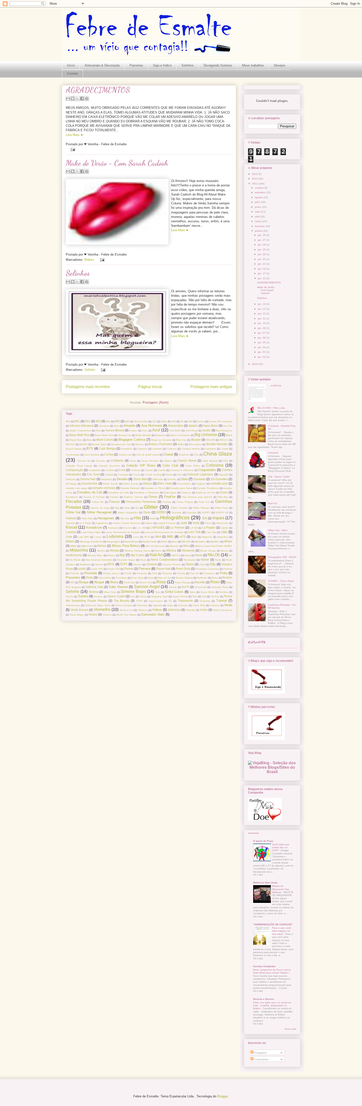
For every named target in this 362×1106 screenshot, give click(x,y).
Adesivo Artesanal (81, 425)
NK (230, 555)
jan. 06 (262, 337)
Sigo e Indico (162, 65)
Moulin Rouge (208, 550)
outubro (259, 187)
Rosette (200, 582)
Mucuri (224, 550)
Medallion (200, 541)
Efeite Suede (110, 483)
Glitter (151, 507)
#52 (68, 421)
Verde (228, 605)
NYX (111, 564)
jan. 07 (262, 332)
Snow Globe (207, 592)
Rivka (114, 582)
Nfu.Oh (214, 555)
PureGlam (121, 577)
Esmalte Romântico (208, 488)
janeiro (259, 230)
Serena (94, 591)
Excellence (72, 497)
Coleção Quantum (109, 465)
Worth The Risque (126, 614)
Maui (174, 541)
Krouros (127, 527)
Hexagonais (106, 518)
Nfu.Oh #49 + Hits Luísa (271, 408)
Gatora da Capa (100, 507)
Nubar (205, 559)
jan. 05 (262, 342)
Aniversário (175, 425)
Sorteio (83, 596)
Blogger (222, 1096)
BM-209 (210, 440)
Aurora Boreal (114, 430)
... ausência (274, 385)
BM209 (83, 444)
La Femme (177, 527)
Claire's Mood (186, 460)
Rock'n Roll (145, 582)
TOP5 (139, 601)
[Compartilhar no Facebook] (82, 98)
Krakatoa (113, 527)
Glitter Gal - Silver (278, 530)
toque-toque (155, 601)
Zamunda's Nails (153, 614)
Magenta (207, 537)
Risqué (99, 582)
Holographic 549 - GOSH (282, 557)
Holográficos (175, 517)
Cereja (108, 454)
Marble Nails (149, 541)
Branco (140, 444)
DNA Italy (157, 479)
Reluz (215, 577)
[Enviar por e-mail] (68, 98)
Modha (101, 550)
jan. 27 (262, 240)
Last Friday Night (91, 532)
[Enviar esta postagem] (72, 149)
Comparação (74, 470)
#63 (98, 421)
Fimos (152, 497)
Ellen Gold (164, 483)
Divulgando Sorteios (218, 65)
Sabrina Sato (94, 586)
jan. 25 (262, 249)
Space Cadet (116, 596)
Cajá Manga (107, 448)
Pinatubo (142, 573)
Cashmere (210, 448)
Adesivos (104, 425)
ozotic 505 (97, 569)
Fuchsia (167, 502)
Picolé (128, 573)
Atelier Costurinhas (80, 430)
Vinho (204, 609)
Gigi (117, 507)
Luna (136, 537)
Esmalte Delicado (130, 488)
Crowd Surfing (153, 474)
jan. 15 (262, 278)
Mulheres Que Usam (265, 882)
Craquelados (207, 470)
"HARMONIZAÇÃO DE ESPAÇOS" (273, 924)
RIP (72, 582)
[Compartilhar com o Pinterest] (86, 98)
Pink (154, 573)
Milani (228, 541)
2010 (255, 364)
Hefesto (71, 518)
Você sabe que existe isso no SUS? (280, 847)
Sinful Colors (174, 592)
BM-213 (224, 440)
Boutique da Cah (121, 444)
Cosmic (149, 470)
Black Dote (76, 440)
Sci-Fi (185, 586)
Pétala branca (111, 573)
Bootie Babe (99, 444)
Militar (73, 546)
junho (258, 207)
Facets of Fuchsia (94, 497)
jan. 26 (262, 244)
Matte (164, 541)
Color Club (170, 465)
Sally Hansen (118, 587)
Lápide (225, 527)
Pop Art (194, 573)
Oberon (137, 564)
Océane (152, 564)
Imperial (70, 523)
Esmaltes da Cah (89, 492)
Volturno (107, 614)
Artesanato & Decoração (102, 65)
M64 (158, 536)
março (259, 221)
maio (258, 211)
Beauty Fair (124, 435)
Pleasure (167, 573)
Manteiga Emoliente (91, 541)
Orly (213, 564)
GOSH (160, 512)
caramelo (157, 448)
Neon (198, 555)
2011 (255, 183)
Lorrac (97, 537)
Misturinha (79, 550)
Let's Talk (194, 532)
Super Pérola (179, 596)
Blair (89, 440)
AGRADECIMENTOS (98, 89)
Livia (69, 536)
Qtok (150, 577)
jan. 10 (262, 323)
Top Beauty (122, 600)
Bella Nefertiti (143, 435)
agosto (259, 197)
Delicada (71, 479)
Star (132, 596)
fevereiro (260, 226)
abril (257, 216)
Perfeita (227, 569)
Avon (145, 430)
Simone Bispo (133, 591)
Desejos (279, 65)
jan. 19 (262, 268)
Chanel (168, 454)
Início (71, 65)
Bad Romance (224, 430)
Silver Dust (110, 592)
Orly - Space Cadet (279, 476)
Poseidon (209, 573)
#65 (117, 421)
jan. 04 (262, 347)
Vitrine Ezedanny (222, 610)
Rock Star (129, 582)
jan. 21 (262, 263)
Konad (71, 527)
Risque (84, 582)
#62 (87, 421)
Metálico (215, 541)
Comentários (260, 1059)
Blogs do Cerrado (161, 440)
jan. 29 (262, 235)
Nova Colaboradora (164, 559)
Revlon (227, 577)
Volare (93, 614)
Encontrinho (184, 483)
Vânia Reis (199, 605)
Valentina (142, 605)
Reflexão (202, 577)
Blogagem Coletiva (132, 439)
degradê (223, 474)
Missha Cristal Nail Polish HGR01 (213, 546)
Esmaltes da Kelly (118, 492)
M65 (170, 536)
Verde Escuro (79, 609)
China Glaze (217, 453)
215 (154, 421)
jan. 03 (262, 352)
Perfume (74, 573)
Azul (156, 430)
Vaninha (214, 605)
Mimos (102, 545)
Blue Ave (181, 440)
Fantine (114, 497)
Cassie (225, 448)
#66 (127, 421)
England (201, 483)
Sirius (192, 592)
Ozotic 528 (113, 569)
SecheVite (201, 587)
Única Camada (123, 605)
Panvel (128, 568)
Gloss (147, 512)
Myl (122, 555)
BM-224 (70, 444)
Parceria (144, 568)
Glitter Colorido (179, 507)
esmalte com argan (77, 488)
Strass (143, 596)
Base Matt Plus (79, 435)
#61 (77, 421)
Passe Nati (163, 568)
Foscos (114, 502)
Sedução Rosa (220, 587)
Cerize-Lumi (125, 454)
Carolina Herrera (190, 448)
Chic (196, 454)
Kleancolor (222, 523)
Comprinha (94, 470)
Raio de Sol (164, 577)
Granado (192, 512)
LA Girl (193, 527)
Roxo (215, 582)
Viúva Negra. (76, 614)
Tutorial (221, 600)
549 (190, 421)
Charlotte (184, 454)
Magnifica (222, 537)
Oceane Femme (172, 564)
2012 (255, 178)
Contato (72, 73)
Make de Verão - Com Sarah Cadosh (117, 163)
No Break (75, 559)
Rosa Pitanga (182, 582)
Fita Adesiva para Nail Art (197, 497)
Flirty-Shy (223, 497)
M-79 (147, 537)
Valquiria (157, 605)
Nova (143, 559)
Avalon (133, 430)
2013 (255, 174)
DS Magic (71, 483)
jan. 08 (262, 328)
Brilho (181, 444)
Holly (152, 518)
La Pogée (208, 527)
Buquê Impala (74, 448)
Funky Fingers (185, 502)
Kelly (196, 522)
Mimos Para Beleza (126, 546)
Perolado (90, 573)
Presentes (73, 577)
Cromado (123, 474)
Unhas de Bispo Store (98, 605)
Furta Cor (204, 502)
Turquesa (204, 601)
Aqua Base (210, 425)
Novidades (190, 559)
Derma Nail (88, 479)
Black (229, 435)
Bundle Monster (217, 444)
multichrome (74, 555)
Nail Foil (175, 555)
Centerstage (73, 454)
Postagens (259, 1052)
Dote (184, 479)
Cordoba (135, 470)
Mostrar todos (290, 1029)
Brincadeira (195, 444)
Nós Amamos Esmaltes (99, 559)
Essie (224, 492)
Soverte (98, 596)
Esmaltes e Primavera (146, 492)
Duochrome (90, 483)
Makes (89, 259)
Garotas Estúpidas (264, 966)
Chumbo (100, 460)
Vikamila (190, 610)
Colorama (214, 465)
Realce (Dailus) (184, 577)
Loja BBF (83, 537)
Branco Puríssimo (160, 444)
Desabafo (106, 479)
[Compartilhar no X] (77, 98)
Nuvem (99, 564)
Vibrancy (143, 610)
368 (173, 421)
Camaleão (126, 448)
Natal (188, 555)
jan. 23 (262, 259)
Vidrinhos (174, 609)
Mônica (171, 550)
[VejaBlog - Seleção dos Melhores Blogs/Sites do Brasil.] (272, 766)
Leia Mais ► (75, 135)
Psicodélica (104, 577)
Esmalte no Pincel (155, 488)
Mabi (194, 537)
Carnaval (273, 452)
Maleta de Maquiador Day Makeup (280, 889)
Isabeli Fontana (167, 523)
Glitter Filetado (201, 507)
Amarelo (129, 425)
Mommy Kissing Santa (137, 550)
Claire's (168, 460)
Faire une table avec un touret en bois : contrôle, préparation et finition (272, 1005)
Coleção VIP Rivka (140, 465)
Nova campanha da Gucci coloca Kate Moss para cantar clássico (272, 971)
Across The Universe (220, 421)
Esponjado (170, 492)
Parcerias (136, 65)
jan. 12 (262, 313)
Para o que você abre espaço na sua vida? (281, 931)
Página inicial (150, 387)
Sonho (69, 596)
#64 (108, 421)
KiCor (208, 523)
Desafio (122, 479)
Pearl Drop (183, 568)
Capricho (142, 448)
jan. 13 (262, 309)
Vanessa (183, 605)
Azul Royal (192, 430)
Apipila (193, 425)
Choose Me (84, 460)
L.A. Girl (141, 527)
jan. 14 (262, 304)
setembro (260, 192)
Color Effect (193, 465)
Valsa (170, 605)
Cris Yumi (93, 474)
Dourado (199, 479)
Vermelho (102, 609)
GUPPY (206, 512)
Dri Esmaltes (219, 479)
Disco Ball (140, 479)
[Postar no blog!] (72, 98)
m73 (182, 536)
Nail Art (156, 555)
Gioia (127, 507)
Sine (157, 592)
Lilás (224, 532)
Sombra (223, 592)
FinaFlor (170, 497)
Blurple (196, 439)
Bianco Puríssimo (180, 435)
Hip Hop (124, 518)
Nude (218, 559)
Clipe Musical (210, 460)
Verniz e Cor (126, 610)
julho (258, 202)
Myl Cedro (137, 555)
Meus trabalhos (253, 65)
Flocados (74, 501)
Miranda (174, 546)
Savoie (173, 587)
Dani (179, 474)
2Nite (164, 421)
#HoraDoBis (141, 421)
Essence (186, 492)
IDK (204, 518)
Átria (98, 430)
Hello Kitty (87, 518)
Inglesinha (102, 523)
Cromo (136, 474)
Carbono (172, 448)
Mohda (114, 550)
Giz (137, 507)
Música (111, 555)
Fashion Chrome (133, 497)
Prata (223, 573)
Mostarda (188, 550)
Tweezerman (73, 605)
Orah (202, 564)
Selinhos (187, 65)
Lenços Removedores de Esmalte (164, 532)
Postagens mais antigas (211, 387)
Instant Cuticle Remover (126, 523)
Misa (186, 545)
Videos (157, 610)
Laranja (71, 532)
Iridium (149, 523)
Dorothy (171, 479)
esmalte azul (219, 483)
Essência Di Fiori (205, 492)
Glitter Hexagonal (99, 512)
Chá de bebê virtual (147, 454)
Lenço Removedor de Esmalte (122, 532)
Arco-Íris (227, 425)
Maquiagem (113, 541)
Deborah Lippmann (200, 474)
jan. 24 (262, 254)
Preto (89, 577)
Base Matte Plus (104, 435)
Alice (116, 425)
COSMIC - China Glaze (281, 581)
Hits (137, 518)
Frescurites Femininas (141, 501)
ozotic (82, 568)
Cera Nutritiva (91, 454)
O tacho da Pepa (263, 841)
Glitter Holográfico (128, 512)
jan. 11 (262, 318)
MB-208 (186, 541)
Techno (215, 596)
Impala (218, 518)
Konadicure (94, 527)
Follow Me (98, 502)
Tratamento (185, 600)
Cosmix (162, 470)
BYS (89, 448)
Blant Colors (104, 439)
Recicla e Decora (263, 999)
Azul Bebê (175, 430)
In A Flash (85, 523)
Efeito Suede (130, 483)
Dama (169, 474)
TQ (170, 601)
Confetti (109, 470)
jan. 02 (262, 357)
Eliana (147, 483)
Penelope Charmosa (207, 569)
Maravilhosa (131, 541)
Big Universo (206, 435)
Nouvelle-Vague (126, 559)
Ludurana (115, 536)
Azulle (206, 430)
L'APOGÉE (157, 527)
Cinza (133, 460)
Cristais (109, 474)
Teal (204, 596)
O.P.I (123, 564)
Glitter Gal (73, 512)
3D (181, 421)
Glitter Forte (221, 507)
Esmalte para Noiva (181, 488)
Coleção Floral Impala (79, 465)
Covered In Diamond (182, 470)
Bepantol (160, 435)
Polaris (181, 573)
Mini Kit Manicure (155, 546)
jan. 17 (262, 273)
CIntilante (117, 460)
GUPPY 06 (221, 512)
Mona (158, 550)
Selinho (89, 370)
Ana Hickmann (151, 425)
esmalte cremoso (103, 487)
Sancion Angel (147, 587)
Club (225, 460)
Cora (122, 470)
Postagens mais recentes (88, 387)
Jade (184, 522)
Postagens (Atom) (155, 402)
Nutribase (85, 564)
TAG (194, 596)
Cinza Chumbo (150, 460)
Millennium (87, 546)
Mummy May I (95, 555)
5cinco (200, 421)
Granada (177, 512)
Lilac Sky (211, 532)
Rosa (161, 582)
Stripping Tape (159, 596)
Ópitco (189, 564)
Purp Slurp (138, 577)
